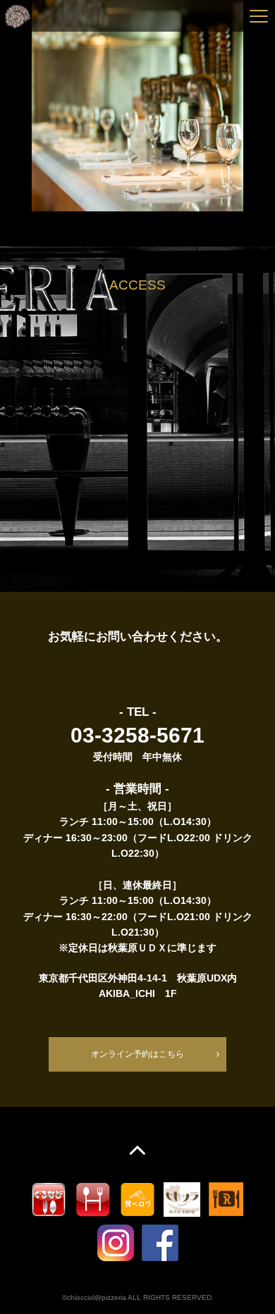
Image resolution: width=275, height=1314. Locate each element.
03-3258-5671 (137, 735)
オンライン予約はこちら (137, 1054)
